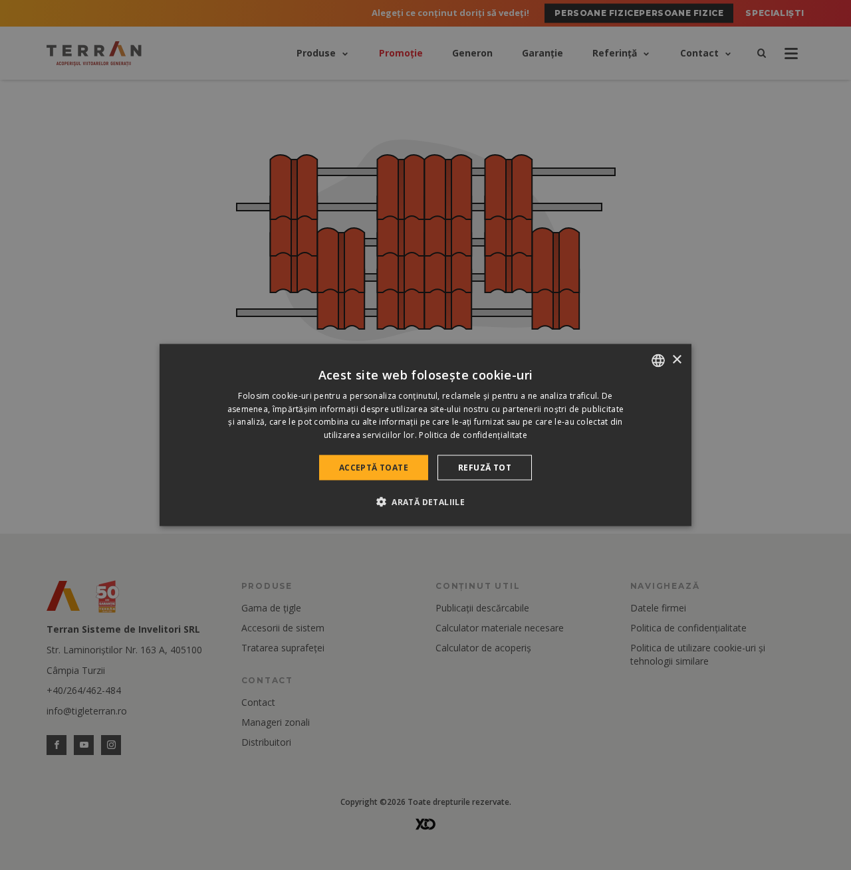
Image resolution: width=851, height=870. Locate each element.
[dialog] (425, 435)
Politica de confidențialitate (473, 435)
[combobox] (658, 360)
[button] (425, 502)
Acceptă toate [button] (373, 467)
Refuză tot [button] (484, 467)
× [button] (676, 360)
